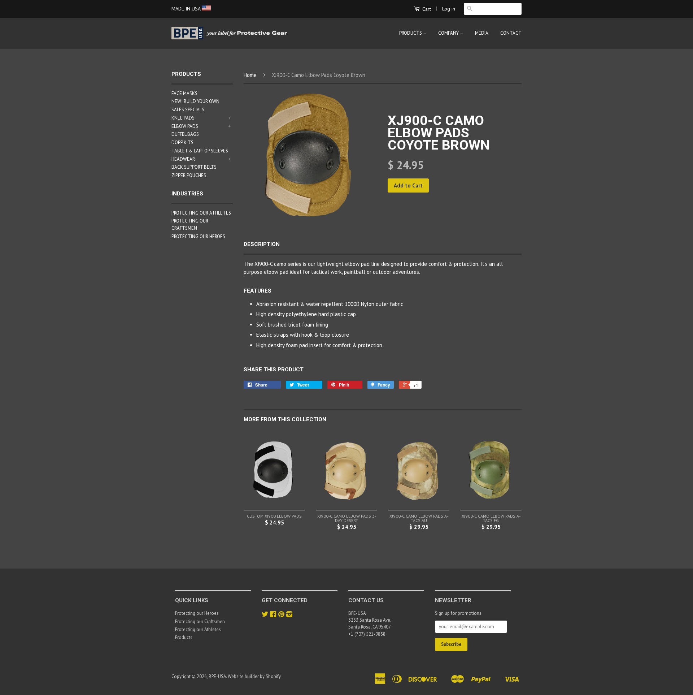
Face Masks (184, 93)
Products (411, 33)
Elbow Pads (184, 126)
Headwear (183, 159)
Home (250, 75)
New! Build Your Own (195, 101)
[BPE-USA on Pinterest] (281, 615)
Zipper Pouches (188, 175)
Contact (511, 33)
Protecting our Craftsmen (200, 621)
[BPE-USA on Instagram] (289, 615)
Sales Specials (187, 110)
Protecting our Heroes (198, 236)
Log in (448, 8)
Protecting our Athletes (201, 213)
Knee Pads (183, 118)
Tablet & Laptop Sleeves (199, 151)
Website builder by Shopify (254, 676)
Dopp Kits (182, 142)
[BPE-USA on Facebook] (273, 615)
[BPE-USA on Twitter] (265, 615)
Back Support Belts (194, 167)
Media (481, 33)
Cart (426, 9)
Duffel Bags (185, 134)
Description (262, 244)
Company (449, 33)
